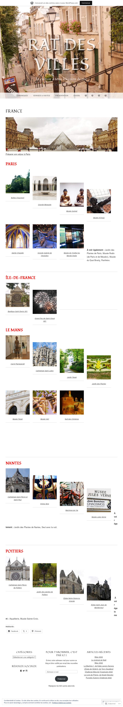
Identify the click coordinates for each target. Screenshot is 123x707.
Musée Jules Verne (99, 517)
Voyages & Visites (41, 95)
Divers (77, 95)
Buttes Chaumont (17, 198)
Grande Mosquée (44, 204)
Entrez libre (44, 504)
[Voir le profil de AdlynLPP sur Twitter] (24, 671)
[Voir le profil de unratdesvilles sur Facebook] (21, 671)
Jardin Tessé (72, 377)
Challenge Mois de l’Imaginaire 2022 (99, 672)
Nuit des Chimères (72, 419)
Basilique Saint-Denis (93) (18, 311)
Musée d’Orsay (99, 218)
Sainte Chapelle (18, 253)
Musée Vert (44, 419)
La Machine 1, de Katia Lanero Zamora (99, 666)
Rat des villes (61, 55)
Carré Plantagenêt (18, 364)
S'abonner (61, 679)
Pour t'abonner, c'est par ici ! (61, 654)
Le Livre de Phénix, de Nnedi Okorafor (98, 675)
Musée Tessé (18, 419)
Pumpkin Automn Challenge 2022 (99, 677)
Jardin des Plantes (99, 384)
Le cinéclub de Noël (98, 660)
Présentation (61, 95)
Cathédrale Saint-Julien (45, 371)
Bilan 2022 (99, 663)
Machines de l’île (71, 510)
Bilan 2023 (99, 657)
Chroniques (22, 95)
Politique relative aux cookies (61, 703)
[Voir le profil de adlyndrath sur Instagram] (27, 671)
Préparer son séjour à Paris (18, 154)
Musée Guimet (71, 211)
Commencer (86, 3)
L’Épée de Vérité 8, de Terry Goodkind (98, 669)
